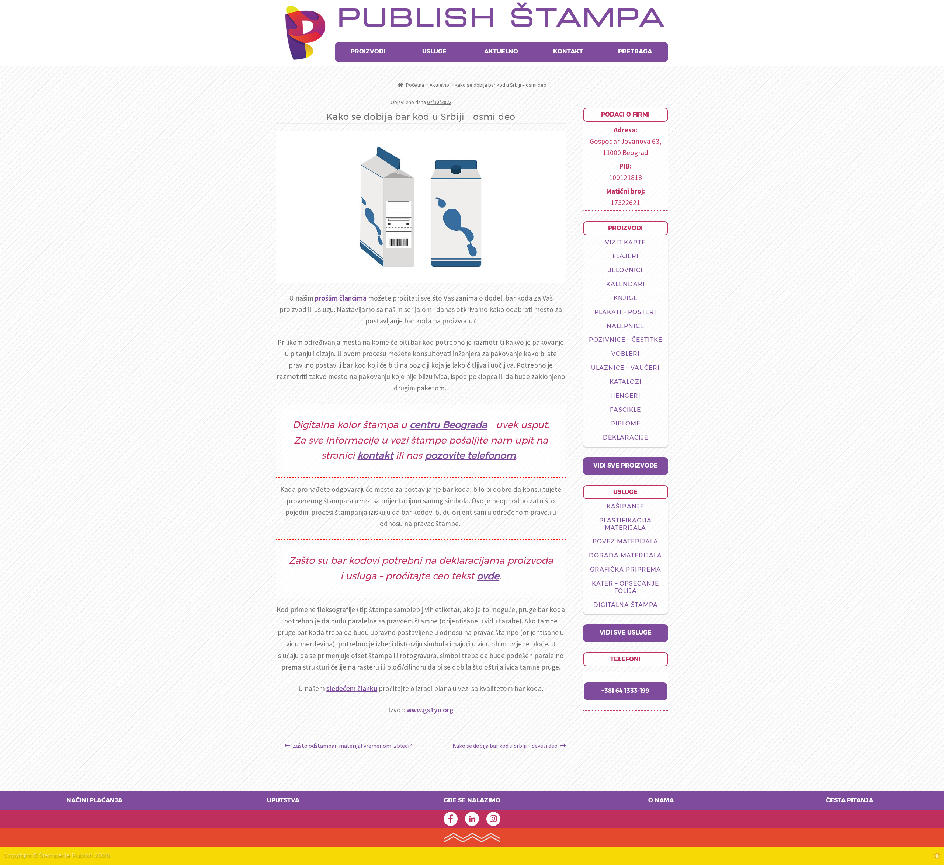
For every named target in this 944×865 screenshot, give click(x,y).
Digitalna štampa (625, 605)
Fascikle (625, 410)
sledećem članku (351, 688)
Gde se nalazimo (472, 800)
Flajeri (625, 256)
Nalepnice (625, 326)
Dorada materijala (625, 556)
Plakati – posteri (625, 312)
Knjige (626, 298)
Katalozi (626, 382)
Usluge (434, 52)
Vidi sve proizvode (625, 466)
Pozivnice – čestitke (625, 340)
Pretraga (635, 52)
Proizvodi (368, 52)
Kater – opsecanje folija (625, 587)
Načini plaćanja (94, 800)
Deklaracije (625, 438)
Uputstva (283, 800)
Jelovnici (625, 270)
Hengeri (625, 396)
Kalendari (625, 284)
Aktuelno (501, 52)
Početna (415, 84)
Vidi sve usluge (626, 633)
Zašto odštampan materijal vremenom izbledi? (352, 746)
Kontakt (568, 52)
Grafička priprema (625, 570)
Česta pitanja (849, 800)
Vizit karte (625, 243)
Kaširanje (625, 507)
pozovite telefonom (470, 456)
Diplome (625, 424)
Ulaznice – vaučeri (625, 368)
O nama (661, 800)
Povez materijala (625, 542)
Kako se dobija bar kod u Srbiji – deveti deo (505, 746)
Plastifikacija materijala (625, 524)
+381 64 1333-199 (625, 691)
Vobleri (625, 354)
